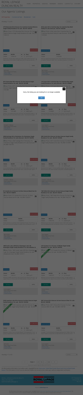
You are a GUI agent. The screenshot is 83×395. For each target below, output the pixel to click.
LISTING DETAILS (8, 65)
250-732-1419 (45, 127)
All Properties (6, 17)
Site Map (77, 4)
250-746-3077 (7, 127)
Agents (60, 4)
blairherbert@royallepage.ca (10, 382)
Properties (36, 4)
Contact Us (69, 4)
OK (41, 98)
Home (29, 4)
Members (53, 4)
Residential (27, 17)
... (45, 362)
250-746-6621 (45, 73)
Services (45, 4)
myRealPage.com (44, 387)
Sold (34, 17)
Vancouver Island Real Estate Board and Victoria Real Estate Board (55, 391)
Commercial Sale (17, 17)
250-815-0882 (7, 73)
